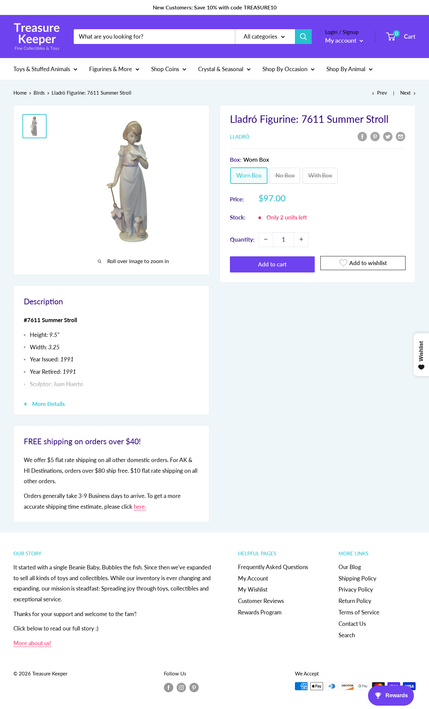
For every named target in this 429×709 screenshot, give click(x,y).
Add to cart (272, 263)
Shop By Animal (345, 68)
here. (140, 506)
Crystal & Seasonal (220, 68)
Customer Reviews (261, 600)
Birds (39, 93)
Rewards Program (260, 612)
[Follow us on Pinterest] (194, 687)
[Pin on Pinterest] (375, 136)
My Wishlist (252, 589)
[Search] (303, 36)
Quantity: (242, 239)
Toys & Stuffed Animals (41, 68)
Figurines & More (110, 68)
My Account (253, 578)
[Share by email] (400, 136)
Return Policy (355, 600)
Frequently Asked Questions (273, 566)
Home (20, 93)
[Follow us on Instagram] (181, 687)
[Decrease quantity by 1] (266, 239)
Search (347, 635)
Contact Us (352, 623)
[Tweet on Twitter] (387, 136)
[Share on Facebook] (362, 136)
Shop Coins (165, 68)
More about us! (32, 643)
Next (405, 93)
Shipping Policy (357, 578)
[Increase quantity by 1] (301, 239)
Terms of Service (359, 612)
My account (341, 40)
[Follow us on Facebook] (168, 687)
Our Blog (350, 566)
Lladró (239, 137)
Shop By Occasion (284, 68)
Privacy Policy (356, 589)
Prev (382, 93)
